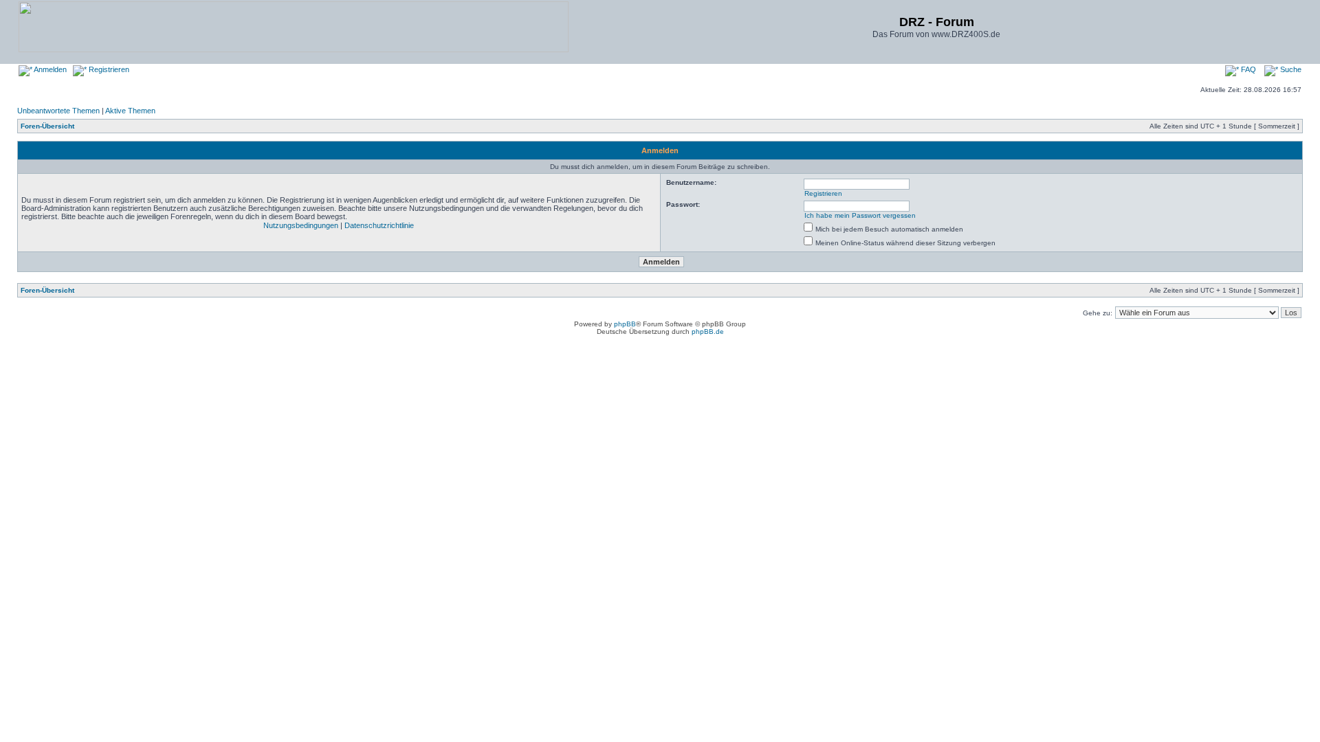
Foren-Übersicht (47, 126)
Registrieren (108, 69)
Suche (1289, 69)
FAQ (1247, 69)
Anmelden (49, 69)
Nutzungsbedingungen (300, 225)
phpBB (625, 324)
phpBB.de (708, 331)
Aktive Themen (130, 110)
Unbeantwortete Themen (58, 110)
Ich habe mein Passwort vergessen (860, 215)
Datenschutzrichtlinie (379, 225)
